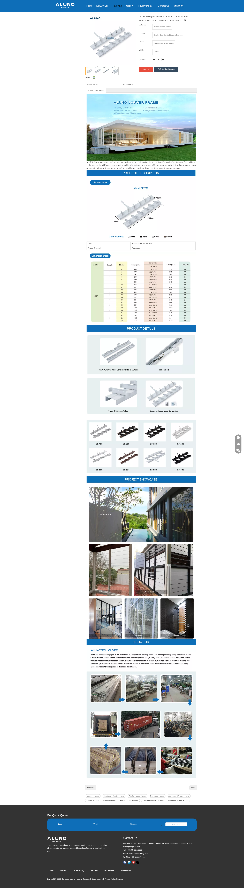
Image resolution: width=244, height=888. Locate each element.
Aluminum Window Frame (178, 796)
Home (52, 871)
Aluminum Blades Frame (178, 800)
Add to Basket (168, 69)
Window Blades (109, 800)
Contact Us (94, 871)
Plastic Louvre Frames (129, 800)
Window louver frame (137, 796)
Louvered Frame (157, 796)
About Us (63, 871)
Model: (90, 84)
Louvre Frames (93, 796)
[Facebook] (124, 862)
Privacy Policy (78, 871)
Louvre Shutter (93, 800)
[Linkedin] (129, 862)
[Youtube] (133, 862)
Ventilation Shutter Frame (114, 796)
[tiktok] (137, 862)
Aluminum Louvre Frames (153, 800)
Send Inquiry (176, 824)
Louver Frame (110, 871)
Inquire (146, 69)
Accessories (126, 871)
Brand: (125, 84)
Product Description (96, 90)
